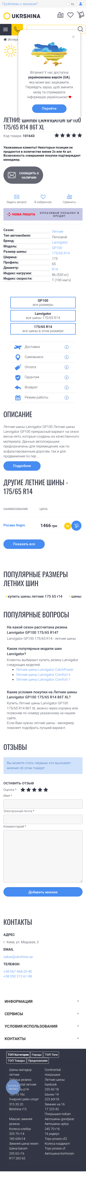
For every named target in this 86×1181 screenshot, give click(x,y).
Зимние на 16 (55, 1104)
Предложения (37, 1060)
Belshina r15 (18, 1109)
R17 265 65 (17, 1158)
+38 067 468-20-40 (17, 971)
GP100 (57, 248)
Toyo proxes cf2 (56, 1139)
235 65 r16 (16, 1153)
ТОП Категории (18, 1054)
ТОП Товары (16, 1060)
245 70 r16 (52, 1129)
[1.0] (23, 790)
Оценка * (10, 790)
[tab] (41, 347)
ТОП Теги (51, 1054)
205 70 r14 (16, 1134)
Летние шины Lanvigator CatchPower (44, 670)
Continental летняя (22, 1084)
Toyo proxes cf (55, 1148)
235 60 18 (52, 1089)
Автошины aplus (57, 1124)
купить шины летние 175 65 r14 (35, 596)
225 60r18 (52, 1099)
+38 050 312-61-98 (17, 976)
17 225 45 (52, 1109)
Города (37, 1054)
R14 (55, 269)
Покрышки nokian (58, 1114)
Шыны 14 (52, 1094)
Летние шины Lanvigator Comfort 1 (43, 679)
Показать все (24, 544)
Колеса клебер (20, 1129)
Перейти (49, 108)
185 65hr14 (17, 1139)
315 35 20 (16, 1104)
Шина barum (18, 1148)
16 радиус (52, 1134)
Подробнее (22, 466)
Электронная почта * (18, 811)
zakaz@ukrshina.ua (18, 957)
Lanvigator (60, 242)
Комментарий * (14, 826)
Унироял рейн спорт (24, 1099)
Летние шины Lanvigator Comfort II (43, 675)
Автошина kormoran (59, 1153)
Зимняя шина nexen (23, 1144)
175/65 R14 (60, 253)
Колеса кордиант (57, 1144)
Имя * (7, 796)
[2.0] (25, 790)
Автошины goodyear (59, 1119)
